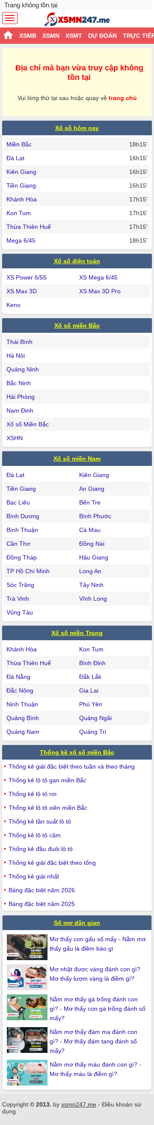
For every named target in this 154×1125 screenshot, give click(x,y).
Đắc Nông (19, 690)
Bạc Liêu (18, 502)
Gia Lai (88, 690)
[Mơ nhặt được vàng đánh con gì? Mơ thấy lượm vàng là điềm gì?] (28, 977)
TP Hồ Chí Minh (28, 571)
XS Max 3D (21, 291)
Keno (13, 304)
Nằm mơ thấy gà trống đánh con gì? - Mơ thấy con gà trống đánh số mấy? (97, 1009)
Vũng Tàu (19, 612)
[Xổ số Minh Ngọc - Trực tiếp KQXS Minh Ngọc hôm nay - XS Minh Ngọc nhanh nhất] (77, 19)
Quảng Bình (22, 718)
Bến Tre (90, 502)
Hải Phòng (20, 396)
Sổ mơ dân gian (77, 922)
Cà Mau (90, 529)
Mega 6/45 (21, 240)
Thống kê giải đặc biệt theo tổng (52, 862)
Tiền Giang (21, 185)
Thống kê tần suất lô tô (40, 821)
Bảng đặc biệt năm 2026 (42, 890)
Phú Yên (90, 704)
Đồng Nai (91, 543)
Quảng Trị (92, 731)
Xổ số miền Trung (77, 632)
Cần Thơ (18, 543)
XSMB (27, 35)
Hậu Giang (93, 557)
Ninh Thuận (22, 704)
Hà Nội (15, 355)
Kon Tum (18, 213)
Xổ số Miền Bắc (27, 424)
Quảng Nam (22, 731)
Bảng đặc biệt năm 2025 (42, 903)
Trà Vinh (17, 598)
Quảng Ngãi (95, 718)
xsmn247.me (78, 1104)
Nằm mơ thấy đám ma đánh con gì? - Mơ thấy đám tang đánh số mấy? (93, 1041)
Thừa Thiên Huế (28, 226)
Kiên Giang (21, 171)
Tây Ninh (91, 584)
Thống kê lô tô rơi (32, 794)
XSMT (73, 35)
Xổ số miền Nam (77, 458)
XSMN (50, 35)
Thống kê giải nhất (34, 876)
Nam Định (19, 410)
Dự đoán (102, 35)
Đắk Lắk (90, 676)
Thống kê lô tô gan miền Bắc (47, 780)
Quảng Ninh (22, 369)
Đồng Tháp (21, 557)
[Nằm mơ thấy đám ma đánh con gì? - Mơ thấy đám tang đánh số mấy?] (28, 1040)
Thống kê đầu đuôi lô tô (41, 848)
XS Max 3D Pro (100, 291)
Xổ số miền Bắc (77, 325)
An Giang (91, 488)
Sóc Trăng (20, 584)
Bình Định (92, 663)
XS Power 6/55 (26, 277)
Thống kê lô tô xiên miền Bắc (48, 807)
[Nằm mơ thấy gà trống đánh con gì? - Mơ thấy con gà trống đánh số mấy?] (28, 1007)
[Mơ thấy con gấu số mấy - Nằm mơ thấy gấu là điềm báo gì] (28, 947)
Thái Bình (19, 341)
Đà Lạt (15, 158)
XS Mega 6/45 (98, 277)
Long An (90, 571)
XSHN (14, 438)
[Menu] (10, 18)
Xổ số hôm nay (77, 128)
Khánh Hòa (21, 199)
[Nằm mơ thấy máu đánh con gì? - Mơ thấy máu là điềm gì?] (28, 1072)
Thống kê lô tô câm (35, 835)
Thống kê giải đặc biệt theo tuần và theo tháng (72, 766)
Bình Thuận (22, 529)
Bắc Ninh (18, 383)
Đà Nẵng (18, 676)
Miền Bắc (19, 144)
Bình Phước (95, 516)
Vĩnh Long (93, 598)
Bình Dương (22, 516)
